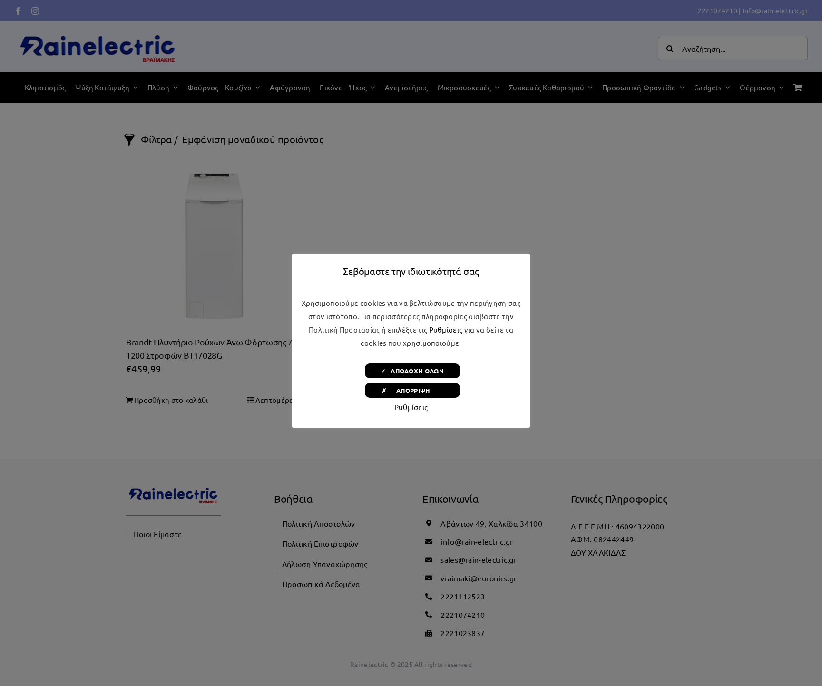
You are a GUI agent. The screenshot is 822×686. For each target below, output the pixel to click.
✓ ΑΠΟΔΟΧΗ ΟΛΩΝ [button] (412, 371)
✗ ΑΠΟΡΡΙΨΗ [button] (412, 390)
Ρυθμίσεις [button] (446, 329)
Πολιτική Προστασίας (344, 329)
